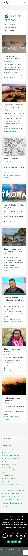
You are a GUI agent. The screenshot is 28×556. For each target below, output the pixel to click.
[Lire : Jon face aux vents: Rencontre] (14, 386)
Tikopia (3, 506)
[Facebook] (8, 542)
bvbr (6, 490)
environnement (5, 496)
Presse (4, 503)
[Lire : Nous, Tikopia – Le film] (14, 193)
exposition (15, 496)
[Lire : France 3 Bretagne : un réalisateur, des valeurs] (14, 286)
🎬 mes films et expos (11, 77)
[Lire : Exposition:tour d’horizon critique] (14, 44)
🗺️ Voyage (17, 322)
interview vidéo (7, 499)
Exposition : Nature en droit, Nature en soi (13, 105)
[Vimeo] (15, 542)
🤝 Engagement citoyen (9, 484)
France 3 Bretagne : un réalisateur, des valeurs (14, 298)
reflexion (12, 503)
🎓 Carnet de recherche (9, 458)
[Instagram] (12, 542)
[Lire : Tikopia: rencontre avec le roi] (14, 337)
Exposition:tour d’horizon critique (12, 57)
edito (10, 493)
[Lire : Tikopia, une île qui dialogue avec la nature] (14, 237)
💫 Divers (11, 322)
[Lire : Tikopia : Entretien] (14, 147)
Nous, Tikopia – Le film (14, 205)
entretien (16, 493)
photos (21, 499)
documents (5, 493)
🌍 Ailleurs (5, 453)
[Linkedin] (19, 542)
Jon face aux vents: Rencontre (12, 399)
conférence (19, 490)
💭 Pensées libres (7, 470)
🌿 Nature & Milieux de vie (12, 129)
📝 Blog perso (6, 476)
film (19, 496)
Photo (15, 499)
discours (23, 490)
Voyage (10, 506)
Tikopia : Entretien (12, 158)
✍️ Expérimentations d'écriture (11, 450)
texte (20, 503)
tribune (7, 506)
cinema (14, 490)
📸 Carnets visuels (7, 478)
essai (10, 496)
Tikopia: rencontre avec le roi (12, 350)
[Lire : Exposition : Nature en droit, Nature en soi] (14, 93)
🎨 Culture (7, 319)
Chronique (10, 490)
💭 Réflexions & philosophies (11, 473)
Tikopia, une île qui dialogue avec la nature (14, 250)
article (3, 490)
